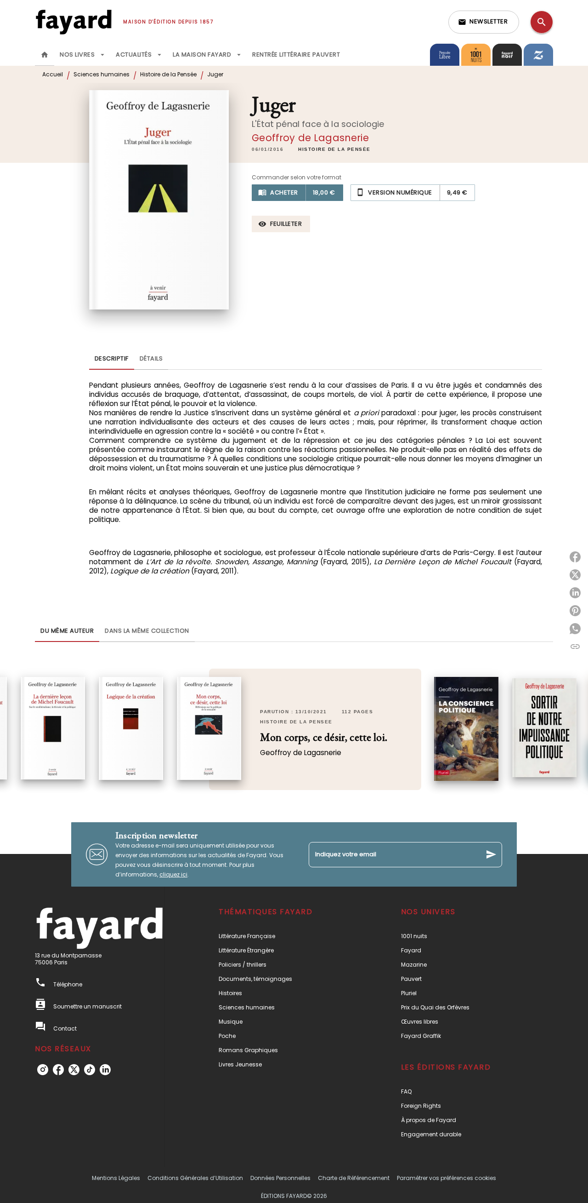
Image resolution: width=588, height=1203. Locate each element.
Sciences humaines (102, 74)
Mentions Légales (116, 1178)
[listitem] (43, 1069)
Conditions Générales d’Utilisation (195, 1178)
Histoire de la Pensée (168, 74)
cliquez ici (173, 874)
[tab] (44, 55)
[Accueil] (73, 22)
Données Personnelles (280, 1178)
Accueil (52, 74)
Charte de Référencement (354, 1178)
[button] (483, 22)
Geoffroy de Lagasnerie (310, 137)
